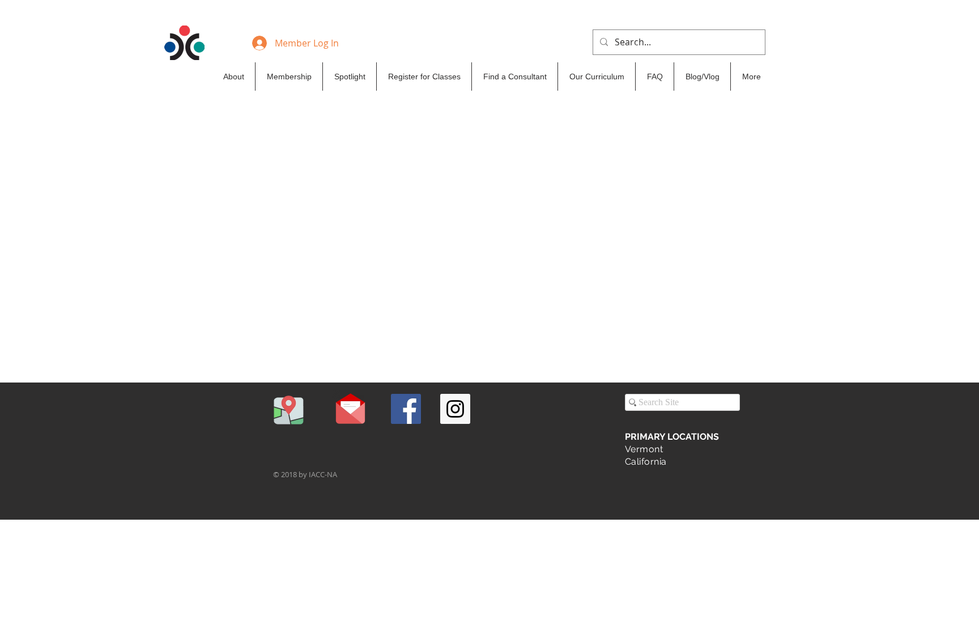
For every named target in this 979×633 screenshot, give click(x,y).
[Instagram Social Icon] (455, 409)
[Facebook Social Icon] (406, 409)
